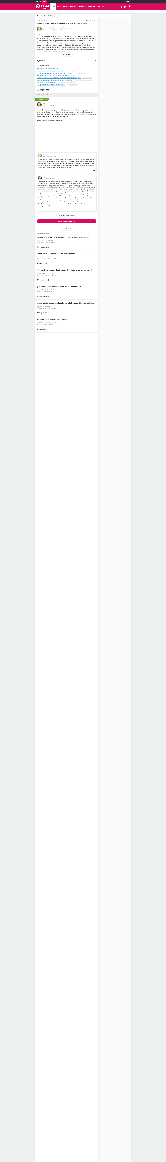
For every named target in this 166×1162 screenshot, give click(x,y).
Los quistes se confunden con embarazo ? (51, 85)
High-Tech (38, 1)
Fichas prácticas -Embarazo (84, 80)
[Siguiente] (70, 228)
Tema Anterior (43, 20)
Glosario (101, 6)
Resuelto (85, 23)
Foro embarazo (73, 75)
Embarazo (50, 15)
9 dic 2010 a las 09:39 (48, 105)
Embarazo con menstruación (46, 82)
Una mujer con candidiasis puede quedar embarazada (55, 80)
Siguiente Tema (90, 20)
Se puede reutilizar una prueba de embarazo (52, 75)
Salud (44, 1)
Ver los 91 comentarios (68, 215)
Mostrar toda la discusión (66, 221)
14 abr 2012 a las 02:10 (49, 179)
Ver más (68, 54)
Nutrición (73, 6)
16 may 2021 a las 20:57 (55, 30)
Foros (53, 6)
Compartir (42, 61)
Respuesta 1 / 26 (42, 94)
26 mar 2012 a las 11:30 (49, 156)
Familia (65, 6)
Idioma (128, 1)
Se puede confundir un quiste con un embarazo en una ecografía (59, 78)
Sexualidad (92, 6)
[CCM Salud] (42, 6)
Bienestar (82, 6)
